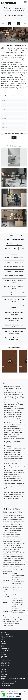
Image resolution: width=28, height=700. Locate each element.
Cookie (7, 699)
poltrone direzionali (18, 239)
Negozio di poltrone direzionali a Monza (14, 300)
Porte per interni (5, 665)
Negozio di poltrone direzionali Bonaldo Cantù (14, 313)
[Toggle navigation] (25, 2)
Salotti (3, 645)
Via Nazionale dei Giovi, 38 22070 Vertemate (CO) (9, 683)
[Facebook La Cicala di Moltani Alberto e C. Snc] (20, 694)
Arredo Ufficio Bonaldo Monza (14, 271)
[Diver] (3, 24)
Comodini (4, 656)
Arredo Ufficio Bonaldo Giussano (14, 266)
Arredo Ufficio (19, 15)
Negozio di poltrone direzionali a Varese (14, 287)
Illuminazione (5, 648)
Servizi (3, 673)
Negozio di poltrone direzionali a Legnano (14, 306)
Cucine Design (5, 634)
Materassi (4, 667)
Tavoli (3, 637)
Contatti (3, 676)
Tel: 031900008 (5, 685)
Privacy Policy (23, 133)
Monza (14, 253)
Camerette (4, 654)
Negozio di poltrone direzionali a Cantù (14, 281)
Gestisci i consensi (15, 699)
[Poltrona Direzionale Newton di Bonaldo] (8, 2)
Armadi (3, 657)
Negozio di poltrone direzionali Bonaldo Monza (14, 332)
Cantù (14, 248)
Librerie (3, 643)
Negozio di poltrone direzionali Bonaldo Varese (14, 319)
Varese (22, 248)
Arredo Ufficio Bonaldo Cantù (14, 257)
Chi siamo (4, 671)
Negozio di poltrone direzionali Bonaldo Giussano (14, 326)
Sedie (3, 639)
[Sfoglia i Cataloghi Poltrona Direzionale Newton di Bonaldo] (18, 23)
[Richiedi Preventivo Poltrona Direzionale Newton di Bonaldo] (9, 23)
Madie (3, 647)
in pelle (6, 239)
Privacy (2, 699)
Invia (14, 138)
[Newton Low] (25, 24)
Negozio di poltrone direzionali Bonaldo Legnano (14, 338)
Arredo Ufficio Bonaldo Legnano (14, 275)
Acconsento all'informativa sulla (15, 133)
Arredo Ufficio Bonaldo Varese (14, 262)
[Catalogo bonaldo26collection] (9, 361)
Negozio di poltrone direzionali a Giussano (14, 294)
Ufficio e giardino (9, 15)
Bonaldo (9, 244)
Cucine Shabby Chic (7, 636)
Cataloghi (4, 674)
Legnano (18, 244)
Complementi (5, 662)
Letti (2, 653)
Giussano (7, 248)
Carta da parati (5, 663)
